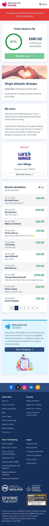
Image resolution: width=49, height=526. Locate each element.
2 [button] (20, 308)
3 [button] (24, 308)
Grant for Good (7, 424)
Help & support (7, 428)
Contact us (6, 432)
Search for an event (9, 447)
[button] (24, 156)
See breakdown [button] (35, 46)
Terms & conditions (33, 455)
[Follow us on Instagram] (24, 388)
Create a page (7, 444)
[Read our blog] (37, 388)
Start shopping (23, 349)
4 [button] (28, 308)
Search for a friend (33, 409)
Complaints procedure (34, 451)
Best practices (31, 447)
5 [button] (32, 308)
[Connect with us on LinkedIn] (31, 388)
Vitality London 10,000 (10, 462)
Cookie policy (31, 463)
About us (5, 401)
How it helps (7, 416)
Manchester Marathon (10, 478)
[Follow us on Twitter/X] (17, 388)
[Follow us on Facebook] (11, 388)
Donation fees (31, 444)
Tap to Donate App (9, 420)
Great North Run (8, 458)
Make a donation (32, 401)
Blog (3, 412)
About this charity (23, 174)
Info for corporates (9, 409)
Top (42, 187)
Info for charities (8, 405)
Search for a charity (33, 405)
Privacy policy (31, 459)
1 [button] (17, 308)
